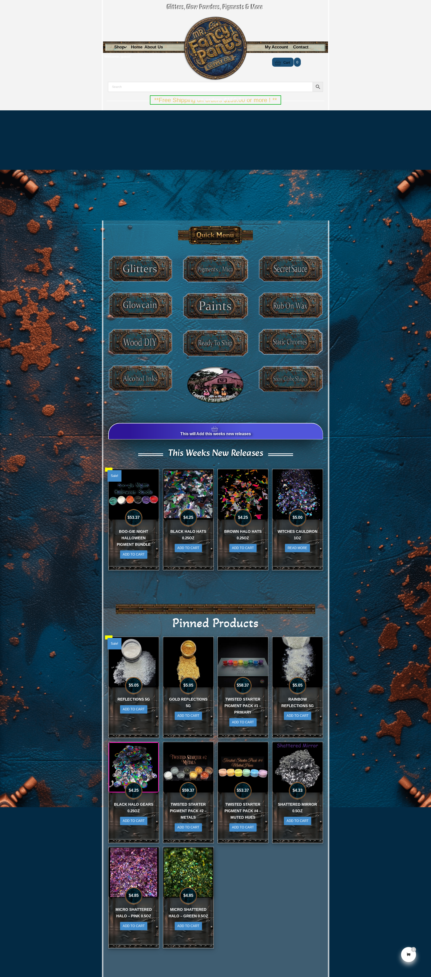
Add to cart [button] (134, 554)
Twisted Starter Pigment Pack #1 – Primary (242, 705)
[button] (125, 47)
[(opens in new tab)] (215, 385)
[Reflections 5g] (133, 662)
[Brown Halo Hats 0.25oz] (243, 494)
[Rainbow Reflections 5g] (297, 662)
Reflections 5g (133, 699)
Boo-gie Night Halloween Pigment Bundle (134, 538)
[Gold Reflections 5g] (188, 662)
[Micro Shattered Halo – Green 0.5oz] (188, 872)
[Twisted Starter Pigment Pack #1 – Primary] (243, 662)
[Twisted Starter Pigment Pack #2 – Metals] (188, 767)
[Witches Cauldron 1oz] (297, 494)
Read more (297, 548)
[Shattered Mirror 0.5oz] (297, 767)
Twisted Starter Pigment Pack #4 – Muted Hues (242, 810)
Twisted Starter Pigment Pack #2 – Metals (188, 810)
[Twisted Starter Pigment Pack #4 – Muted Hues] (243, 767)
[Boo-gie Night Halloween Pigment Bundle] (133, 494)
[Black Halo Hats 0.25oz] (188, 494)
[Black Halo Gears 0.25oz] (133, 767)
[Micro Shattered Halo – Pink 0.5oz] (133, 872)
